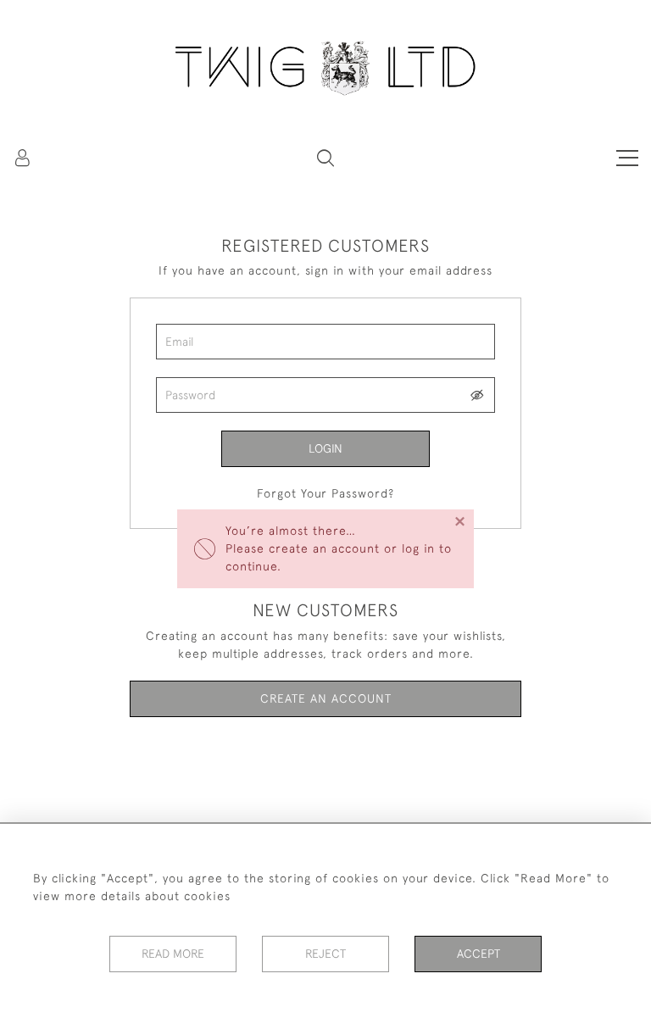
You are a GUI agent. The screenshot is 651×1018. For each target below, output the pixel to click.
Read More (173, 953)
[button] (325, 157)
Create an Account (326, 698)
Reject (325, 953)
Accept (478, 953)
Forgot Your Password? (325, 493)
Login (325, 448)
